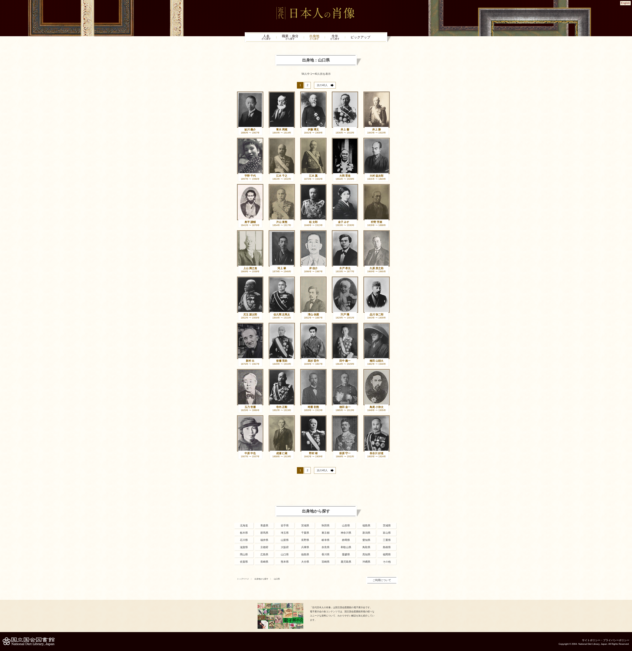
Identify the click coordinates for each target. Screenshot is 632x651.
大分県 (305, 561)
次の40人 (322, 85)
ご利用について (382, 580)
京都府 (264, 547)
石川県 (244, 540)
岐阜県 (325, 540)
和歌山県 (346, 547)
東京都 (325, 532)
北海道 (244, 525)
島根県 (387, 547)
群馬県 (264, 532)
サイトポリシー (591, 640)
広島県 (264, 554)
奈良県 (325, 547)
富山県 (387, 532)
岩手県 (285, 525)
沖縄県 (366, 561)
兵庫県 (305, 547)
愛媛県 (346, 554)
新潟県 (366, 532)
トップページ (243, 579)
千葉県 (305, 532)
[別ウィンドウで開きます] (280, 604)
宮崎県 (325, 561)
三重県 (387, 540)
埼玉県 (285, 532)
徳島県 (305, 554)
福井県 (264, 540)
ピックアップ (360, 37)
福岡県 (387, 554)
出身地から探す (261, 579)
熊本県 (285, 561)
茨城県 (387, 525)
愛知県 (366, 540)
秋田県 (325, 525)
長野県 (305, 540)
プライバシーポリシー (616, 640)
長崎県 (264, 561)
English (625, 3)
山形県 (346, 525)
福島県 (366, 525)
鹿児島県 (346, 561)
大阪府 (285, 547)
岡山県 (244, 554)
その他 (387, 561)
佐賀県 (244, 561)
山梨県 (285, 540)
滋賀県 (244, 547)
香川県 (325, 554)
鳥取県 (366, 547)
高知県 (366, 554)
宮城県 (305, 525)
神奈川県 (346, 532)
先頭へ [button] (628, 628)
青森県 (264, 525)
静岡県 (346, 540)
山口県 (285, 554)
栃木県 (244, 532)
